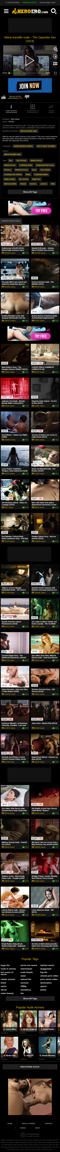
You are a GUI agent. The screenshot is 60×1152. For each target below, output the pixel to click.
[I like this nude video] (4, 98)
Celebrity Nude (26, 165)
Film (53, 184)
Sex (10, 160)
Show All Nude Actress (29, 1067)
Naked (23, 184)
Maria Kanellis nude (29, 131)
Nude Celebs (9, 179)
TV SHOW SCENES (12, 2)
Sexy (34, 170)
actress (43, 184)
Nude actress (36, 160)
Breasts (7, 170)
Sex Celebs (45, 170)
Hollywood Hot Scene (45, 165)
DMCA (37, 1128)
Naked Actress (21, 170)
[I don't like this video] (27, 98)
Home (9, 1123)
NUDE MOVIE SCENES (23, 146)
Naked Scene (9, 165)
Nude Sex (36, 179)
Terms (22, 1128)
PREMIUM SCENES (29, 2)
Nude (28, 174)
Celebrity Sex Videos (13, 174)
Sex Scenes (21, 160)
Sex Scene (23, 179)
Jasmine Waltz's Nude (47, 2)
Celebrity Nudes (41, 174)
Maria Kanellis (10, 184)
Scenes (33, 184)
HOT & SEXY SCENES (46, 146)
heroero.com (34, 1134)
